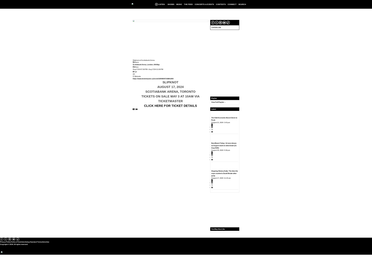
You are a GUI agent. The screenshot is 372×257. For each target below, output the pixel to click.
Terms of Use (16, 242)
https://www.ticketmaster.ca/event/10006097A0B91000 (153, 79)
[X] (216, 22)
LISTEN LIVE (216, 27)
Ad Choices (4, 249)
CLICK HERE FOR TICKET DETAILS (170, 105)
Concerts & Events (204, 4)
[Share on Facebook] (133, 109)
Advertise (45, 242)
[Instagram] (220, 22)
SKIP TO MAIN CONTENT (42, 3)
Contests (221, 4)
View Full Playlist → (218, 102)
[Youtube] (224, 22)
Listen (161, 4)
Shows (171, 4)
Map (158, 64)
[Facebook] (213, 22)
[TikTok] (228, 22)
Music (179, 4)
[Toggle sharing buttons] (212, 125)
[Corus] (1, 246)
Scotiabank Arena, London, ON (144, 64)
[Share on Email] (136, 109)
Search (242, 4)
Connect (232, 4)
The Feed (188, 4)
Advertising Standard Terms (31, 242)
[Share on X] (135, 109)
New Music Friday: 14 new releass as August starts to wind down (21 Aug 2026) (224, 145)
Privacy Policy (5, 242)
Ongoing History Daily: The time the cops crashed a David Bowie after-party (224, 173)
